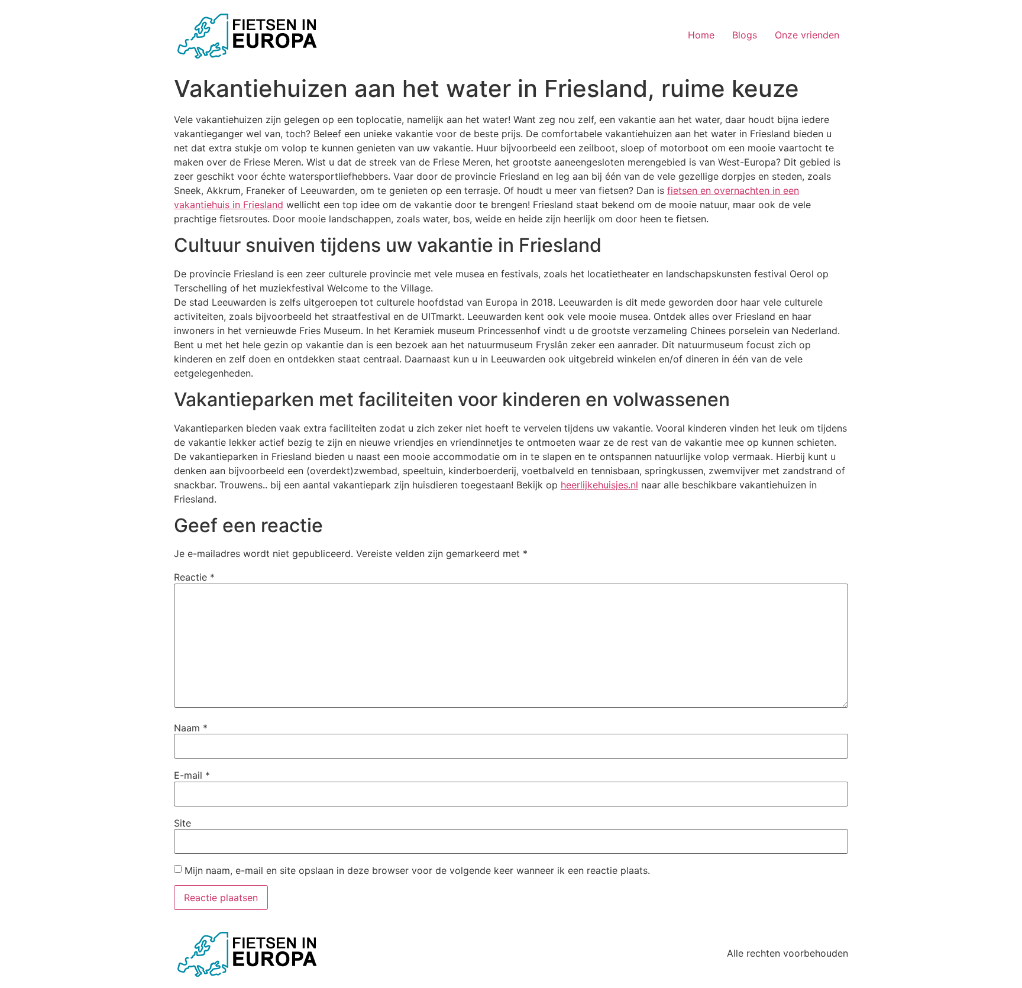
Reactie (194, 577)
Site (182, 823)
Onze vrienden (807, 35)
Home (701, 35)
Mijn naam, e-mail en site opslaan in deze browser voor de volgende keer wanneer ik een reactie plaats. (417, 870)
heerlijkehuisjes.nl (599, 485)
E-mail (192, 775)
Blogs (744, 35)
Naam (191, 728)
